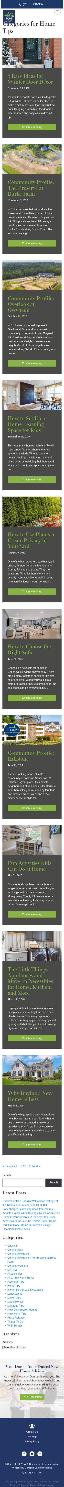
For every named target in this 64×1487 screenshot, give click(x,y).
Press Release (16, 1317)
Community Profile (18, 1253)
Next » (36, 1166)
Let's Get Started (32, 1397)
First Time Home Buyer (20, 1277)
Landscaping (14, 1293)
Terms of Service (38, 1485)
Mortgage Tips (15, 1305)
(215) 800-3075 (34, 4)
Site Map (32, 1436)
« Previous (8, 1166)
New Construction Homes (22, 1309)
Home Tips (13, 1285)
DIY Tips (12, 1269)
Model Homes (15, 1301)
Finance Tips (14, 1273)
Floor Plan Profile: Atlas (16, 1229)
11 (30, 1166)
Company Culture (17, 1265)
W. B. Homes (14, 1325)
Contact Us (32, 1431)
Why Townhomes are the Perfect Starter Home (29, 1221)
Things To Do (15, 1321)
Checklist (12, 1245)
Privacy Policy (32, 1441)
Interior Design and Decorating (25, 1289)
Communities (15, 1249)
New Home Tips (16, 1313)
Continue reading (32, 127)
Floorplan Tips (15, 1281)
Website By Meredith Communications (32, 1467)
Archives (7, 1342)
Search (6, 1175)
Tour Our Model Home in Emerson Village (26, 1225)
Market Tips (14, 1297)
